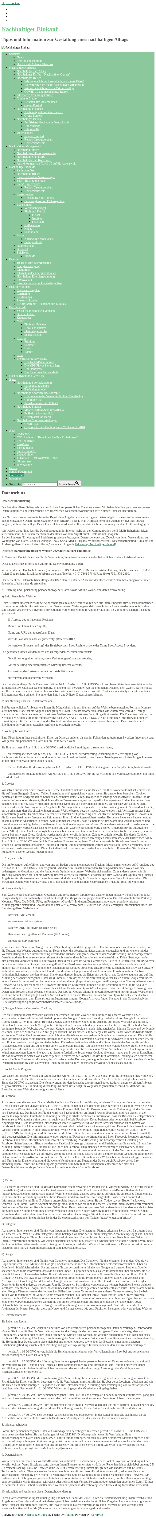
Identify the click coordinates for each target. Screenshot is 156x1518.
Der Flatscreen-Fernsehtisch (41, 372)
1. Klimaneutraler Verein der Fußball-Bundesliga (53, 396)
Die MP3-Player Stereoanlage (42, 365)
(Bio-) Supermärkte (28, 184)
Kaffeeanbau (32, 225)
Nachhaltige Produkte (22, 167)
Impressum (15, 478)
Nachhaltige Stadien (29, 406)
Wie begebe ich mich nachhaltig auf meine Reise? (54, 81)
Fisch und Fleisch (34, 211)
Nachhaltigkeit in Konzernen (34, 160)
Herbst (28, 348)
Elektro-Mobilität (19, 286)
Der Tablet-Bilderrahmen (39, 362)
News (20, 57)
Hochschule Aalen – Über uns (35, 64)
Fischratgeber (25, 447)
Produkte (29, 256)
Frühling (29, 341)
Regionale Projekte (28, 290)
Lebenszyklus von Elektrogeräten (44, 201)
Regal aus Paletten (35, 327)
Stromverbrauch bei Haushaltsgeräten (39, 283)
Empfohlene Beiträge (29, 60)
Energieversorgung (28, 266)
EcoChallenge (25, 440)
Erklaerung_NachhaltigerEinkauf (95, 544)
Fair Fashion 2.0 (26, 451)
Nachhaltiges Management (25, 146)
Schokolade (31, 232)
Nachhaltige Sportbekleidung (34, 382)
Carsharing (23, 293)
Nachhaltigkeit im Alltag (31, 71)
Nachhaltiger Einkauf (30, 29)
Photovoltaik (24, 279)
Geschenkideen (26, 314)
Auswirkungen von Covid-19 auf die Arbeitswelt (46, 163)
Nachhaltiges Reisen (29, 78)
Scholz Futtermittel (20, 471)
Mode (20, 235)
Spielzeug (23, 252)
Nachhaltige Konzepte (22, 67)
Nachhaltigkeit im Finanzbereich (43, 112)
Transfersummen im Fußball (41, 403)
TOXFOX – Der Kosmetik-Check (37, 458)
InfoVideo (23, 444)
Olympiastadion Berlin (38, 416)
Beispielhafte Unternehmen (40, 101)
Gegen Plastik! (33, 105)
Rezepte (21, 338)
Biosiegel (22, 249)
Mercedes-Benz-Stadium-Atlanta (44, 410)
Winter (28, 351)
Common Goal (33, 399)
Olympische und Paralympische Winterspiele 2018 (54, 427)
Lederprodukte (33, 242)
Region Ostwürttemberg (38, 139)
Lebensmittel (24, 204)
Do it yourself (17, 307)
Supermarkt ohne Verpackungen (36, 177)
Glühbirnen (23, 269)
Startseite (14, 54)
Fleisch (36, 214)
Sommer (29, 345)
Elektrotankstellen (27, 300)
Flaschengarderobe (35, 331)
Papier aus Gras (26, 170)
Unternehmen (25, 132)
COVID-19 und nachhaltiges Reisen (46, 91)
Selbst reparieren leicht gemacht (36, 310)
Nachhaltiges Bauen (29, 119)
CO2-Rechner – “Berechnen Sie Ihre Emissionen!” (47, 437)
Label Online (25, 454)
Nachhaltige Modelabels (38, 238)
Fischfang (38, 221)
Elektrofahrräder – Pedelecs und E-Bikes (41, 303)
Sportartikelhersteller (36, 386)
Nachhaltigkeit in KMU (31, 156)
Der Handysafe (33, 369)
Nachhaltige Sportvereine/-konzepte (38, 392)
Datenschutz (16, 475)
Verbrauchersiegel (35, 208)
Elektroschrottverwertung (32, 358)
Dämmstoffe (31, 129)
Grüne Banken (33, 115)
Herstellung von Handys (39, 197)
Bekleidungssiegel (35, 389)
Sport (12, 379)
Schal (20, 355)
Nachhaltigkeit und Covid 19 (26, 375)
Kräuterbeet (24, 317)
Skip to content (11, 3)
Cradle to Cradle (27, 98)
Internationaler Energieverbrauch (36, 273)
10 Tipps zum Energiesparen (34, 262)
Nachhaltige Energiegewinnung (36, 276)
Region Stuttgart (34, 136)
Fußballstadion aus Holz (38, 413)
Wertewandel (25, 464)
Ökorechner (24, 461)
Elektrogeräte (25, 194)
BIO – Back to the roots (31, 180)
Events (13, 468)
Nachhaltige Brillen (28, 173)
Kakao (28, 228)
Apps (12, 430)
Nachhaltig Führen (28, 149)
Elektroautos (24, 297)
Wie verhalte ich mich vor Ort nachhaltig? (49, 88)
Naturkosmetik (25, 245)
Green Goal (31, 423)
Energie (13, 259)
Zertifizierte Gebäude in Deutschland (46, 122)
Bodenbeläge (32, 125)
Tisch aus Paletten (35, 324)
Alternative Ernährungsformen (35, 95)
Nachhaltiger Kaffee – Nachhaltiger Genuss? (44, 74)
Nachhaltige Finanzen (30, 108)
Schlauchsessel (33, 334)
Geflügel (37, 218)
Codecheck (23, 434)
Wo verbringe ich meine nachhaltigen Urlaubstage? (55, 84)
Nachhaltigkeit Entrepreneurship (36, 153)
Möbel (21, 321)
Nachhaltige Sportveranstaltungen (37, 420)
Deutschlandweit (34, 143)
